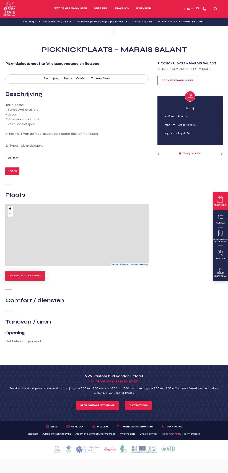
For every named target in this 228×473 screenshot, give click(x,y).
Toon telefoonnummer (177, 81)
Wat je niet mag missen (70, 9)
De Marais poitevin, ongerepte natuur (100, 22)
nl (188, 9)
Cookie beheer (148, 434)
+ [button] (10, 208)
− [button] (10, 214)
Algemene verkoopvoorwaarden (95, 434)
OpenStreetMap (140, 264)
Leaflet (115, 264)
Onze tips (100, 9)
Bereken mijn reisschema (25, 276)
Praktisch (122, 9)
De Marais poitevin (140, 22)
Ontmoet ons (138, 405)
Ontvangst (29, 22)
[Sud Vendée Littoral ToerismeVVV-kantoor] (9, 8)
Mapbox (125, 264)
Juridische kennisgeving (56, 434)
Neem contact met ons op (97, 405)
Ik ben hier (143, 9)
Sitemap (32, 434)
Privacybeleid (127, 434)
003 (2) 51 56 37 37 (122, 381)
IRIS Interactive (191, 434)
